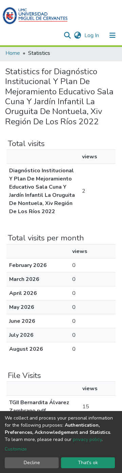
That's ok (88, 462)
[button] (77, 35)
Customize (16, 449)
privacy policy (87, 439)
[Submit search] (67, 35)
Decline (32, 462)
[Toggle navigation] (112, 35)
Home (12, 53)
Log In (92, 35)
